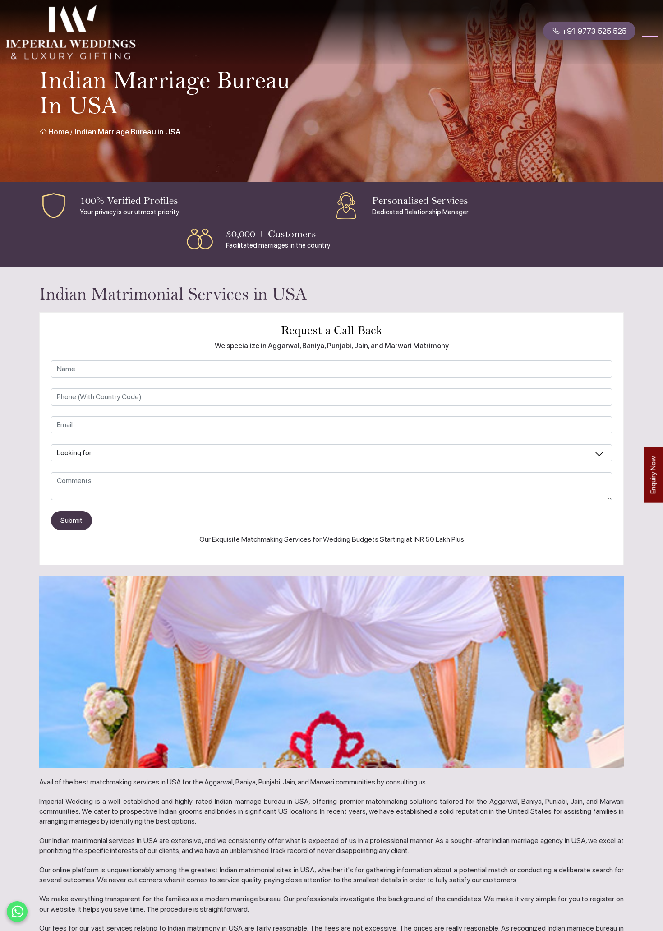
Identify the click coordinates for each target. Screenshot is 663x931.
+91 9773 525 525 (593, 32)
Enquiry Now (653, 475)
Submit (71, 520)
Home (58, 131)
